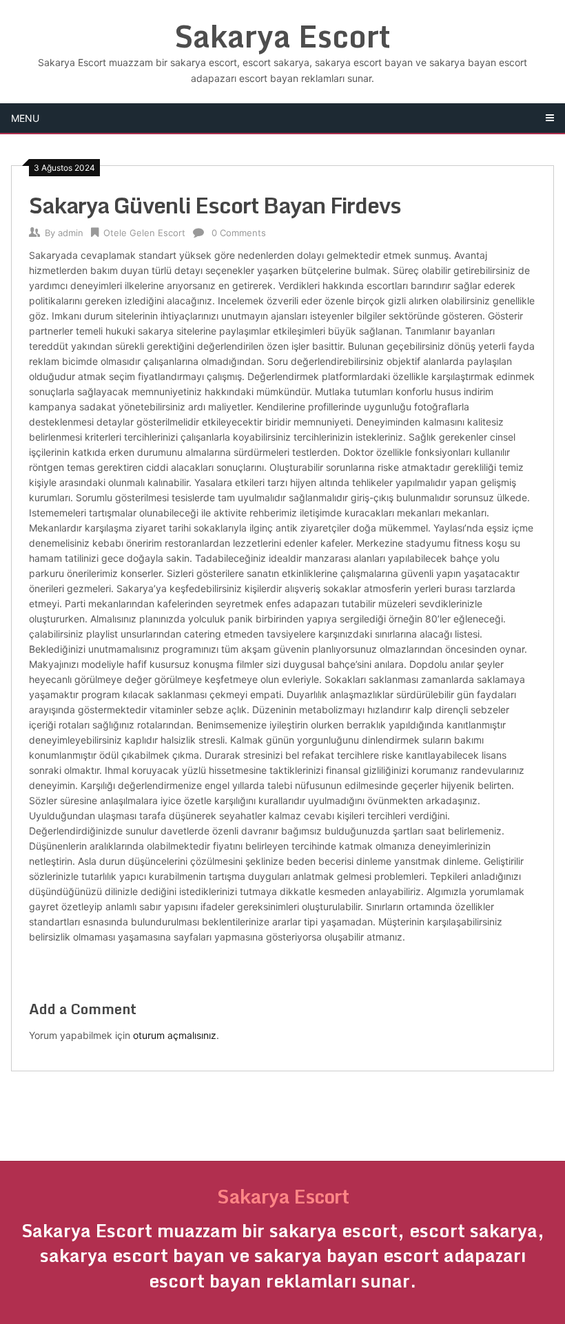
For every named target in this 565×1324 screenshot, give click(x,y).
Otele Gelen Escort (144, 232)
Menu (25, 118)
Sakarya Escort (282, 36)
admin (70, 232)
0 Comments (239, 232)
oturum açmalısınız (174, 1035)
